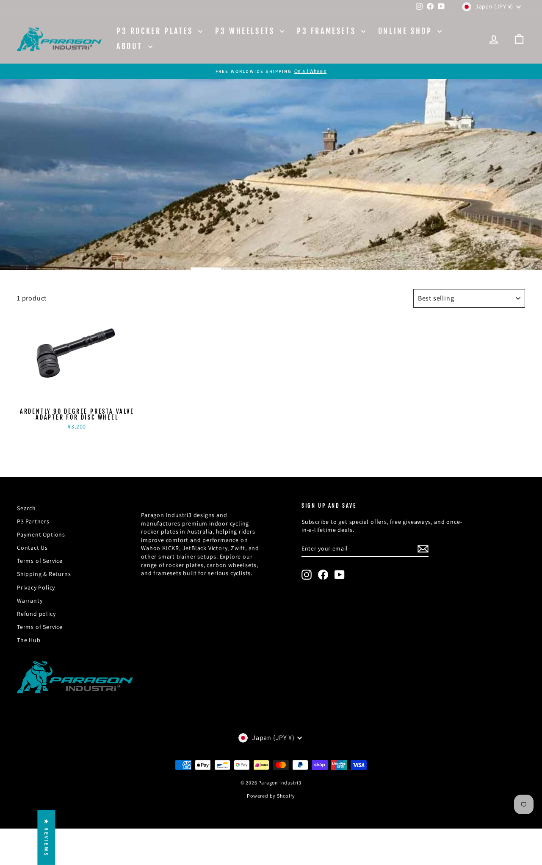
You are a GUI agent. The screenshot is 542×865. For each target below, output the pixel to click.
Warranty (29, 600)
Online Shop (406, 31)
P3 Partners (33, 521)
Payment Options (41, 534)
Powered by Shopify (271, 796)
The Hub (29, 640)
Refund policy (36, 613)
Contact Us (32, 547)
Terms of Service (40, 561)
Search (26, 508)
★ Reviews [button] (46, 837)
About (131, 46)
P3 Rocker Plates (156, 31)
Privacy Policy (36, 587)
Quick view (76, 395)
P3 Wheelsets (246, 31)
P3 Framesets (328, 31)
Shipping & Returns (44, 574)
